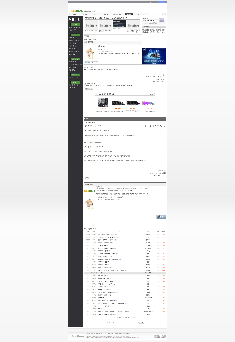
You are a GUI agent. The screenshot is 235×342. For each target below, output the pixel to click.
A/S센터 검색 (72, 61)
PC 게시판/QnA (73, 43)
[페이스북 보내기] (94, 62)
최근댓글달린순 (115, 18)
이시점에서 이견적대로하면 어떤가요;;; (107, 253)
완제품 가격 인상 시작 (90, 30)
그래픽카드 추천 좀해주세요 (105, 262)
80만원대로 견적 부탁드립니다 (105, 281)
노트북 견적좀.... (102, 273)
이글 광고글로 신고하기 (159, 175)
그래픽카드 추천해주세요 (104, 251)
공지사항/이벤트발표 (74, 27)
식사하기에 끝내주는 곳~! (104, 306)
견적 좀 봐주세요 (102, 245)
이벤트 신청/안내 (73, 30)
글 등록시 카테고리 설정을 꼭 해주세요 (107, 240)
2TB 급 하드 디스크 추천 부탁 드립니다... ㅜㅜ (109, 284)
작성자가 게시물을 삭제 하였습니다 (106, 242)
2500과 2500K (102, 287)
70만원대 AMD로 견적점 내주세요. (106, 292)
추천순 (107, 18)
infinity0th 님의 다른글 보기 (154, 76)
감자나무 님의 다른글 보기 (156, 174)
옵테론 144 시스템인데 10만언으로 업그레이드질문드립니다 (113, 311)
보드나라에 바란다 (74, 51)
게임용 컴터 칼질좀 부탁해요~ (105, 295)
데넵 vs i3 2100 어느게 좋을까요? (106, 300)
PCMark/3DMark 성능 (75, 64)
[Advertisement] (128, 8)
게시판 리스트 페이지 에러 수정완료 (105, 31)
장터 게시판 (72, 48)
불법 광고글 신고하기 (158, 81)
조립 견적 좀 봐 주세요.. (104, 278)
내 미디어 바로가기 (74, 77)
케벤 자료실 (72, 70)
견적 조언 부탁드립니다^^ (104, 256)
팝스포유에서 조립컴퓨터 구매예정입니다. (108, 259)
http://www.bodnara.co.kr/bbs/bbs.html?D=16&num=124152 (121, 53)
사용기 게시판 (72, 46)
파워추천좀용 (101, 298)
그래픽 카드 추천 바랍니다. (104, 267)
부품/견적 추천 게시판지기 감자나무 (107, 234)
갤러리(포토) (123, 18)
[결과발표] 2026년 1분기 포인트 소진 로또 (153, 31)
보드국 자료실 (72, 67)
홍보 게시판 (72, 88)
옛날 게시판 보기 (73, 85)
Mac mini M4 (116, 28)
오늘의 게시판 (72, 37)
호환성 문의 (101, 309)
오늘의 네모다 (72, 54)
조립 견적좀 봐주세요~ (103, 289)
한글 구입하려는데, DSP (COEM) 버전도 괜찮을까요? (111, 270)
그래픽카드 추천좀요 (103, 264)
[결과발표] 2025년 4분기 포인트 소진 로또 (153, 33)
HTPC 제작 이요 (102, 276)
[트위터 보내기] (87, 62)
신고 (120, 197)
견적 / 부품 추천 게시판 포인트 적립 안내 (108, 237)
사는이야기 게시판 (74, 40)
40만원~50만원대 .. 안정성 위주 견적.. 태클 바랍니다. (111, 303)
